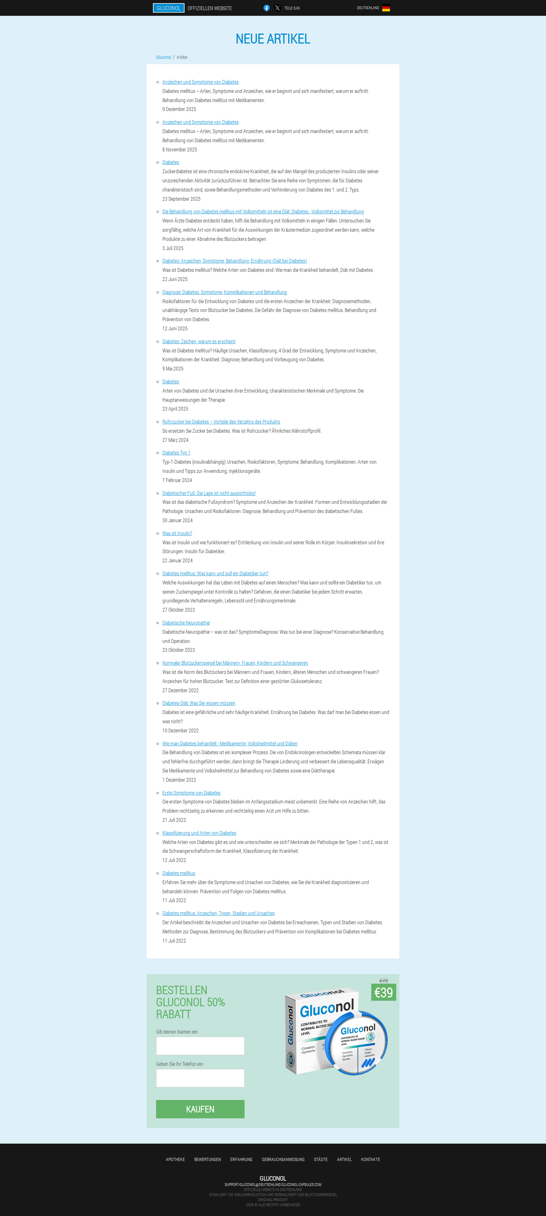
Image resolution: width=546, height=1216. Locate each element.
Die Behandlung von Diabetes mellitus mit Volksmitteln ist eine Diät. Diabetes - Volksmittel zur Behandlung (263, 211)
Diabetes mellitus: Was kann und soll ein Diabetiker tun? (215, 573)
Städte (321, 1159)
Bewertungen (207, 1159)
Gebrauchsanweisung (283, 1159)
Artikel (344, 1159)
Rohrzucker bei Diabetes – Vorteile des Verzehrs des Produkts (221, 421)
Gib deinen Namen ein (177, 1031)
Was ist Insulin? (177, 533)
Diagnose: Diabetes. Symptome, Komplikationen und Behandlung (224, 292)
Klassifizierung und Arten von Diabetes (199, 832)
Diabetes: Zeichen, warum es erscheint (199, 341)
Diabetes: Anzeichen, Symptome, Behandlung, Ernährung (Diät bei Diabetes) (234, 260)
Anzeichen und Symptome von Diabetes (200, 81)
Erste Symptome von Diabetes (191, 792)
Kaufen (200, 1109)
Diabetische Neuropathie (186, 622)
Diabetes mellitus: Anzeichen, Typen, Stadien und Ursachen (218, 913)
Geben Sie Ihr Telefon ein (179, 1063)
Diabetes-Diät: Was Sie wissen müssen (198, 703)
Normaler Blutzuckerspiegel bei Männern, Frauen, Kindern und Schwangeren (235, 662)
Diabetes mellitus (178, 873)
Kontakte (370, 1159)
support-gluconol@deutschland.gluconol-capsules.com (273, 1184)
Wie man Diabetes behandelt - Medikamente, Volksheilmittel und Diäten (230, 743)
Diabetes (170, 162)
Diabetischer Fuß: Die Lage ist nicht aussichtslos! (209, 493)
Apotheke (175, 1159)
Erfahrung (241, 1159)
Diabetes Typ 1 (176, 452)
